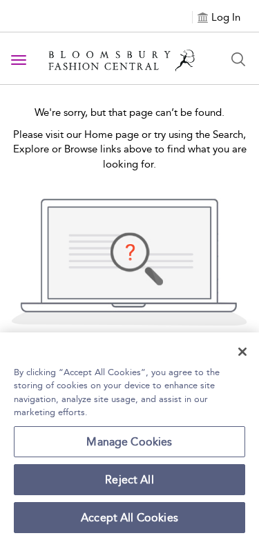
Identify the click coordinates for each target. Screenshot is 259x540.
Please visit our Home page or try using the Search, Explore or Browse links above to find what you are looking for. (130, 149)
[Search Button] (238, 59)
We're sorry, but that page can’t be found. (129, 112)
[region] (129, 436)
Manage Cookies (129, 441)
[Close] (242, 352)
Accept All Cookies (129, 517)
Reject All (129, 479)
